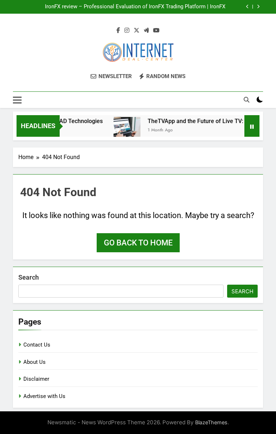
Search (28, 277)
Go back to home (138, 242)
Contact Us (36, 345)
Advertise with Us (44, 396)
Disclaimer (36, 379)
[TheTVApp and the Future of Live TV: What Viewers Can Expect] (123, 130)
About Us (34, 362)
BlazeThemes (211, 422)
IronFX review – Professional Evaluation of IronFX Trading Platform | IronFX (135, 7)
